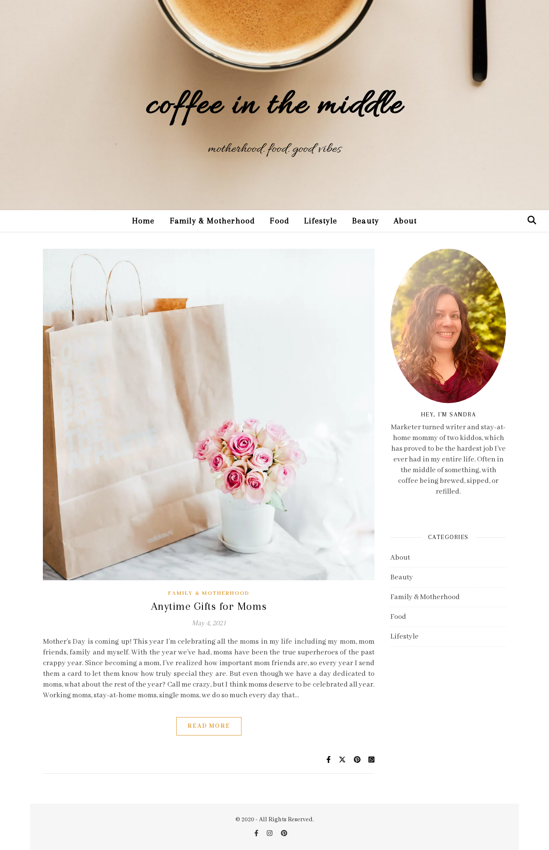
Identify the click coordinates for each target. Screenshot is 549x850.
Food (279, 221)
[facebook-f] (256, 834)
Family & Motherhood (212, 221)
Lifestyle (320, 221)
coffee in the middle (274, 106)
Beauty (365, 221)
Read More (208, 726)
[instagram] (270, 834)
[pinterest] (284, 834)
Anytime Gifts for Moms (209, 606)
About (405, 221)
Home (143, 221)
